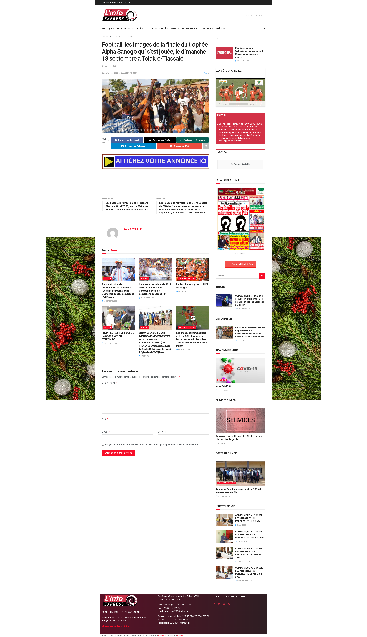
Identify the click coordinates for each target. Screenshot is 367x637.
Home (104, 37)
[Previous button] (107, 106)
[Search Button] (264, 28)
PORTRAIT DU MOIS (226, 483)
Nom (105, 418)
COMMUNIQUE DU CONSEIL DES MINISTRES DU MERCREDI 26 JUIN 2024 (249, 518)
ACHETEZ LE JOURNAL (242, 264)
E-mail (106, 431)
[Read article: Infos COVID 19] (240, 370)
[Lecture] (219, 104)
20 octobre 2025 (147, 298)
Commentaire (109, 382)
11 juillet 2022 (242, 340)
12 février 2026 (223, 496)
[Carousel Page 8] (144, 130)
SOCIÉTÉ (136, 28)
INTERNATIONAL (190, 28)
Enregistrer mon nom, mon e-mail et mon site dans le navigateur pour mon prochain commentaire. (151, 444)
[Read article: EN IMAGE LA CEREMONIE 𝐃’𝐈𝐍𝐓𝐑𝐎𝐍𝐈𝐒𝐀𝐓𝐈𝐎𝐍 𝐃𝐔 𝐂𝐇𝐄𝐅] (155, 318)
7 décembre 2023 (243, 561)
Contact (120, 2)
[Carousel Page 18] (176, 130)
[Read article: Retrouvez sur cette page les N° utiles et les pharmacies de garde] (240, 420)
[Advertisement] (155, 182)
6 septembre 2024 (110, 343)
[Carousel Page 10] (151, 130)
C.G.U (127, 2)
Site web (162, 432)
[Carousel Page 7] (141, 130)
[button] (240, 92)
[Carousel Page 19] (179, 130)
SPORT (174, 28)
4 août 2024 (145, 356)
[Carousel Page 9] (148, 130)
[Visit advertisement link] (155, 161)
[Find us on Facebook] (214, 604)
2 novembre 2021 (243, 309)
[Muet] (256, 104)
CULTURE (150, 28)
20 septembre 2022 (110, 73)
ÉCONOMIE (122, 28)
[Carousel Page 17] (173, 130)
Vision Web (162, 635)
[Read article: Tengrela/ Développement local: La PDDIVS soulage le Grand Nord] (240, 473)
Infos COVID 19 (223, 386)
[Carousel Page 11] (154, 130)
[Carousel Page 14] (163, 130)
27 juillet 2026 (242, 61)
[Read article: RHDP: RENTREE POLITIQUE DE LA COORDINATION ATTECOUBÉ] (118, 318)
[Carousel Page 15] (166, 130)
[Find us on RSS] (229, 604)
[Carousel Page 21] (185, 130)
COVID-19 (222, 380)
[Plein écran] (261, 104)
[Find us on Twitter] (219, 604)
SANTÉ (162, 28)
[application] (240, 92)
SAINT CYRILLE (132, 229)
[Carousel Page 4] (132, 130)
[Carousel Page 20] (182, 130)
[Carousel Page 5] (135, 130)
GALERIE (207, 28)
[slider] (238, 104)
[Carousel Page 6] (138, 130)
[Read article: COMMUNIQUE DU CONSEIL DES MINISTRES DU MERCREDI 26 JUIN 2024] (224, 520)
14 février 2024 (242, 541)
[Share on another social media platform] (206, 146)
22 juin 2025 (183, 291)
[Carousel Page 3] (129, 130)
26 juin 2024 (241, 525)
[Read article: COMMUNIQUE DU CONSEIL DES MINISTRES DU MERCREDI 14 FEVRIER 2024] (224, 536)
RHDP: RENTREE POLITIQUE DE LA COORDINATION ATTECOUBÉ (118, 336)
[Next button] (203, 106)
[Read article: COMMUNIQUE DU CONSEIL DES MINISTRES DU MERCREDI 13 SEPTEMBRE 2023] (224, 572)
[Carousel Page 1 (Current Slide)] (122, 130)
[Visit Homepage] (120, 15)
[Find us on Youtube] (224, 604)
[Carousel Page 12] (157, 130)
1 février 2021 (223, 390)
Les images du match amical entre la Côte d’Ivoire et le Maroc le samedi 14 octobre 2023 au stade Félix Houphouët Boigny (192, 339)
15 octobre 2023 (184, 350)
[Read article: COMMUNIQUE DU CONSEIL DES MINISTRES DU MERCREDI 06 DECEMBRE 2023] (224, 553)
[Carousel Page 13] (160, 130)
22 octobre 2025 (110, 301)
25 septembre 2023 (244, 581)
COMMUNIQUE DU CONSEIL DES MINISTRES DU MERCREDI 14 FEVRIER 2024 (249, 534)
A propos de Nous (109, 2)
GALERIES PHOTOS (125, 37)
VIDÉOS (219, 28)
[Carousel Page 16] (170, 130)
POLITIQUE (107, 28)
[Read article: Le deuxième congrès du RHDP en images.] (192, 269)
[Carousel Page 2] (125, 130)
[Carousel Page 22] (189, 130)
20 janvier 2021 (223, 443)
